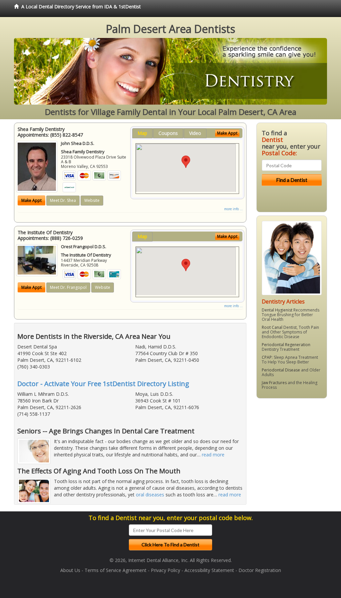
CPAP (267, 357)
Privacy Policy (165, 570)
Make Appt (31, 200)
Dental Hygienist (277, 310)
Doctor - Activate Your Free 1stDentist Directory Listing (103, 383)
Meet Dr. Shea (63, 200)
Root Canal (272, 327)
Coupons (168, 133)
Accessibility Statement (209, 570)
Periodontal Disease (281, 370)
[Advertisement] (290, 455)
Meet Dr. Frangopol (68, 287)
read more (213, 454)
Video (195, 133)
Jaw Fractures (274, 382)
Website (92, 200)
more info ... (233, 209)
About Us (70, 570)
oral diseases (150, 494)
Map (142, 133)
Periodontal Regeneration (286, 344)
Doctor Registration (259, 570)
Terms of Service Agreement (116, 570)
